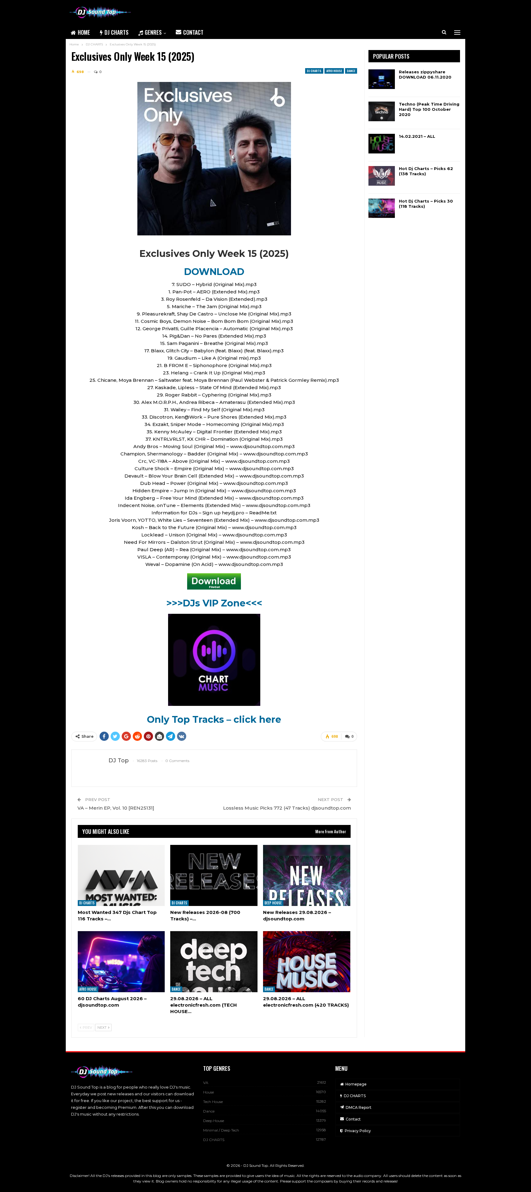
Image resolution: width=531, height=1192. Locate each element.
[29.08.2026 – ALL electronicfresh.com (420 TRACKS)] (306, 961)
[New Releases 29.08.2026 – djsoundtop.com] (306, 875)
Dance (351, 70)
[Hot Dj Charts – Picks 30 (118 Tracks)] (381, 208)
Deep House (273, 902)
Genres (153, 32)
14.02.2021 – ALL (417, 136)
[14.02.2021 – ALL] (381, 143)
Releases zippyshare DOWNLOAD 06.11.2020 (425, 74)
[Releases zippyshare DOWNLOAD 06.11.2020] (381, 79)
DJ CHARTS (116, 32)
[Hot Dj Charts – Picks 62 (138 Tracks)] (381, 176)
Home (84, 32)
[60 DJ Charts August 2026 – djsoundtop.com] (121, 961)
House (208, 1092)
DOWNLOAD (214, 271)
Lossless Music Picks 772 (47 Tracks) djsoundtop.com (287, 808)
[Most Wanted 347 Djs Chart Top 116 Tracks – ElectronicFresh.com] (121, 875)
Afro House (334, 70)
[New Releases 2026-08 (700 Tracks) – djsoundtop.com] (214, 875)
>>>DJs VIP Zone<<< (214, 603)
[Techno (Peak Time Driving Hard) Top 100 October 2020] (381, 111)
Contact (193, 32)
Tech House (213, 1101)
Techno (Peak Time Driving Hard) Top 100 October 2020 (429, 109)
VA (205, 1082)
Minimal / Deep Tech (221, 1130)
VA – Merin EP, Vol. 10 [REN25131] (115, 808)
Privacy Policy (358, 1130)
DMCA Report (359, 1107)
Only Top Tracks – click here (214, 719)
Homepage (356, 1084)
